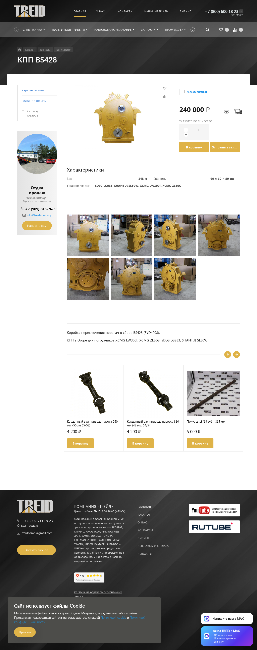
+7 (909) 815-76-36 (41, 208)
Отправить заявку (226, 147)
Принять (25, 632)
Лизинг (144, 538)
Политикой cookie (113, 617)
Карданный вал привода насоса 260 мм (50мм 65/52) (92, 423)
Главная (144, 507)
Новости (145, 554)
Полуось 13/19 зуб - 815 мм (206, 421)
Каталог (144, 514)
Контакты (145, 530)
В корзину (194, 147)
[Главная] (19, 49)
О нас (142, 522)
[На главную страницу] (29, 10)
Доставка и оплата (153, 546)
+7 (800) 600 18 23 (221, 11)
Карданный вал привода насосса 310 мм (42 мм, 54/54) (153, 423)
